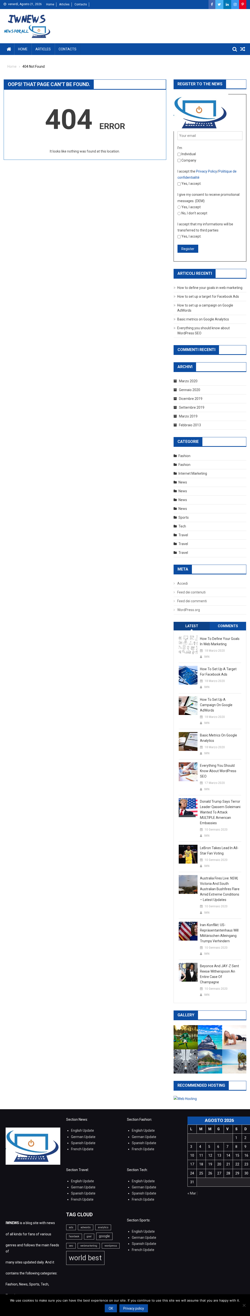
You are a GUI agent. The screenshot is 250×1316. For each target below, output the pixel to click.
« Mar (192, 1193)
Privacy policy (133, 1308)
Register (187, 249)
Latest (191, 626)
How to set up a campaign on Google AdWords (216, 705)
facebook (74, 1236)
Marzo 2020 (188, 381)
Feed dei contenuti (191, 592)
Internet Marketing (192, 473)
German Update (83, 1137)
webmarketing (88, 1245)
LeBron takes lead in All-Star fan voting (219, 850)
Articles (64, 4)
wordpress (110, 1245)
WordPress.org (188, 610)
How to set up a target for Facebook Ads (208, 296)
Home (50, 4)
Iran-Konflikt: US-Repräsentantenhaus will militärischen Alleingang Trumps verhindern (219, 933)
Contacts (80, 4)
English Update (82, 1130)
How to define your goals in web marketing (209, 288)
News (182, 482)
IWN (206, 656)
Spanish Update (83, 1143)
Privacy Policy (206, 171)
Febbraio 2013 (190, 425)
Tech (182, 526)
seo (71, 1245)
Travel (183, 535)
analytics (103, 1227)
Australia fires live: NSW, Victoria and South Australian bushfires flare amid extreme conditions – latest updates (220, 889)
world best (85, 1258)
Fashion (184, 456)
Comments (228, 626)
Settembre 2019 (191, 407)
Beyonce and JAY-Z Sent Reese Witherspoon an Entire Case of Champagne (219, 974)
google (104, 1236)
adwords (86, 1227)
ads (71, 1227)
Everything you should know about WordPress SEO (218, 771)
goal (89, 1236)
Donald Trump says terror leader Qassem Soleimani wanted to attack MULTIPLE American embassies (220, 812)
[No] (243, 1305)
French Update (82, 1149)
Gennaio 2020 (189, 390)
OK (111, 1308)
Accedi (182, 583)
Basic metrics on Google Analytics (203, 319)
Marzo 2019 (188, 416)
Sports (183, 517)
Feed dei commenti (192, 601)
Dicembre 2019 (190, 399)
